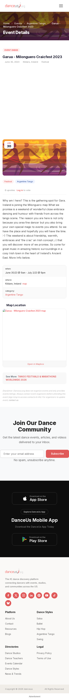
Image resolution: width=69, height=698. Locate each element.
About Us (10, 618)
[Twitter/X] (16, 595)
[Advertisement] (34, 101)
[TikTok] (54, 595)
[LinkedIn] (31, 595)
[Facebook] (8, 595)
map (24, 283)
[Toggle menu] (61, 6)
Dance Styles (12, 668)
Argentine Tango (36, 23)
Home (6, 23)
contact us (13, 400)
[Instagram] (24, 595)
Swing (40, 639)
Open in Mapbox (35, 364)
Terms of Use (44, 658)
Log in (20, 190)
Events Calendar (13, 663)
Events (18, 23)
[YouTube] (47, 595)
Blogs (8, 634)
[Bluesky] (8, 603)
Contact (9, 623)
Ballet (40, 623)
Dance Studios (13, 653)
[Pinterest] (39, 595)
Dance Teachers (14, 658)
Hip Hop (41, 628)
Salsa (39, 618)
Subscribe (57, 453)
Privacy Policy (44, 653)
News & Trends (13, 673)
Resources (11, 628)
